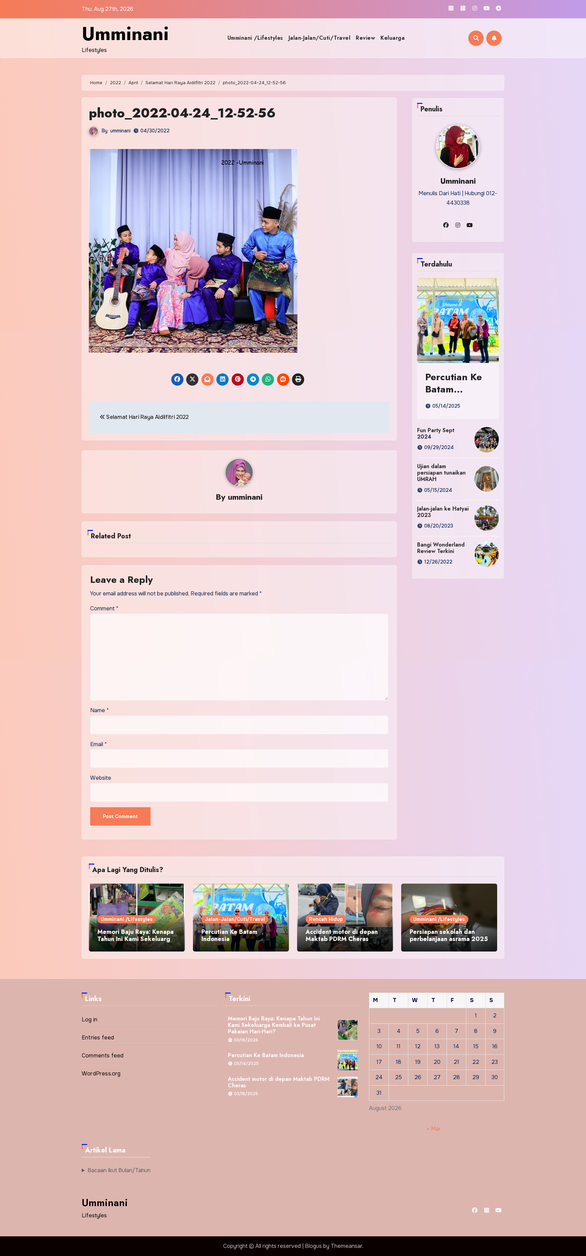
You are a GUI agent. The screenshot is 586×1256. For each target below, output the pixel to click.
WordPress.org (101, 1073)
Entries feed (98, 1037)
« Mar (434, 1128)
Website (100, 777)
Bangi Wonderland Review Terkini (441, 548)
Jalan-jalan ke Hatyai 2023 (443, 512)
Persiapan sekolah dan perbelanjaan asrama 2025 (449, 935)
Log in (89, 1019)
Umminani (125, 33)
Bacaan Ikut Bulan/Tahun (119, 1170)
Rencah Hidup (326, 919)
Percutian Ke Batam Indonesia (453, 389)
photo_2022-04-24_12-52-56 (182, 113)
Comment (104, 608)
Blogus (313, 1246)
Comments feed (103, 1055)
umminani (120, 131)
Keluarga (392, 38)
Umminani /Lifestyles (255, 38)
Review (365, 38)
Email (98, 744)
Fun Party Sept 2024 (435, 433)
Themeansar (346, 1246)
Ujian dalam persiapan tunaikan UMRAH (441, 472)
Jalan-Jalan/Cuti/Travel (320, 38)
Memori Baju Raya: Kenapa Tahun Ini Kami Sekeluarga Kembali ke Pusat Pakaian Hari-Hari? (135, 942)
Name (99, 710)
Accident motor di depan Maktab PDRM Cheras (342, 935)
